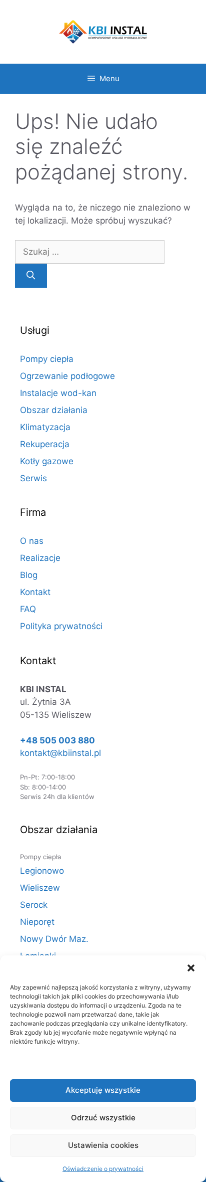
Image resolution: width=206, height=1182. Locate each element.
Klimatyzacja (45, 427)
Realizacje (40, 558)
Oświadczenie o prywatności (103, 1168)
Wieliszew (40, 888)
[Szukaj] (31, 276)
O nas (32, 541)
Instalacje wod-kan (58, 393)
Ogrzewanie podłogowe (67, 376)
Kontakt (35, 592)
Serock (34, 905)
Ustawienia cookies (103, 1145)
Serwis (33, 478)
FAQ (28, 609)
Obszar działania (54, 410)
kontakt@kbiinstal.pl (60, 753)
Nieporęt (37, 922)
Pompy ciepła (47, 359)
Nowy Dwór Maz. (54, 939)
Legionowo (42, 871)
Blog (29, 575)
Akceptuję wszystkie (103, 1090)
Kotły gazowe (47, 461)
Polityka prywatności (61, 626)
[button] (191, 968)
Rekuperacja (45, 444)
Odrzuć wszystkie (103, 1117)
